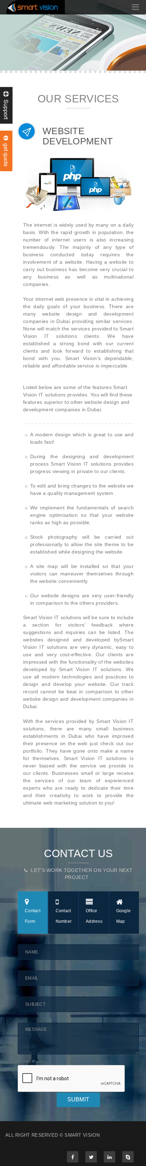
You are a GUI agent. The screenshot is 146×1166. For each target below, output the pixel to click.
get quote (6, 153)
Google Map (123, 916)
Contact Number (64, 916)
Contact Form (32, 916)
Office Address (94, 916)
